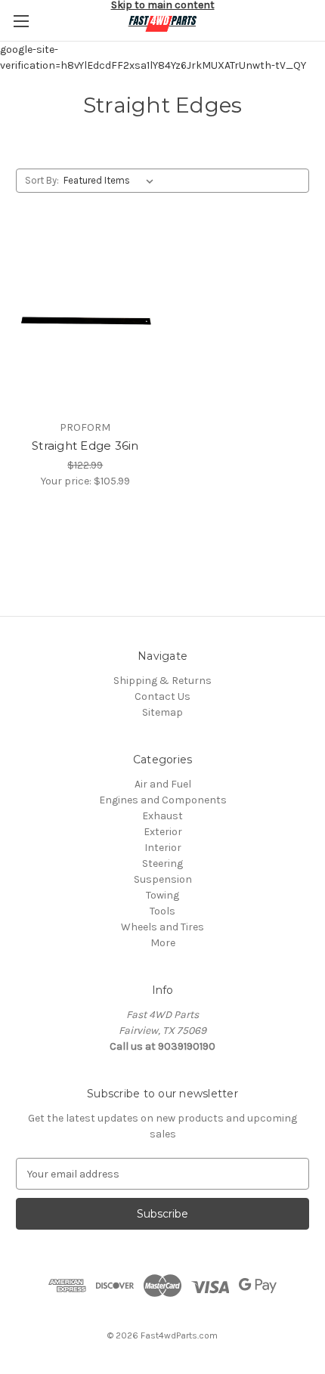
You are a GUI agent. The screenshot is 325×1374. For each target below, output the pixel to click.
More (162, 942)
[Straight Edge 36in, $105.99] (85, 320)
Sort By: (42, 180)
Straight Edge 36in (85, 445)
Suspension (163, 879)
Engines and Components (163, 800)
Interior (162, 847)
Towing (162, 895)
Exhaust (162, 815)
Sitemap (162, 712)
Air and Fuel (163, 784)
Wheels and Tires (162, 927)
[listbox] (111, 180)
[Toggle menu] (21, 21)
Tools (162, 911)
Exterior (163, 831)
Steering (162, 863)
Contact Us (162, 696)
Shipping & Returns (162, 680)
